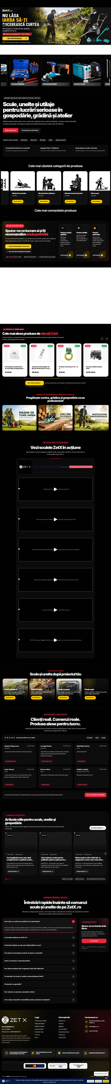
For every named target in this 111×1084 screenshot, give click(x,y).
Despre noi (62, 1021)
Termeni (92, 1076)
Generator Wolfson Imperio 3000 (40, 367)
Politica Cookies (39, 1026)
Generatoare (24, 140)
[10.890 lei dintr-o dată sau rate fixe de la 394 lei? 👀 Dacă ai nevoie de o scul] (55, 489)
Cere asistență (94, 941)
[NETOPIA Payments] (35, 1066)
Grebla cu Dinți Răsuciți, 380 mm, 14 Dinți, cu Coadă (67, 367)
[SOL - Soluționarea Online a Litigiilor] (78, 1066)
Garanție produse (64, 1032)
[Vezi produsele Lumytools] (82, 309)
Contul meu (62, 1037)
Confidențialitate (100, 1076)
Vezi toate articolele (97, 828)
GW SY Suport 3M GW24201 (94, 367)
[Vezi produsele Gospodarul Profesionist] (55, 309)
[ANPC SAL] (57, 1066)
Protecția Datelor (40, 1023)
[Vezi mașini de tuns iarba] (19, 418)
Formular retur (39, 1032)
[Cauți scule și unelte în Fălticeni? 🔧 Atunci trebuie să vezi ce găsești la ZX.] (55, 519)
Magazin (61, 1026)
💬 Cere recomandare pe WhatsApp (18, 246)
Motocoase (34, 140)
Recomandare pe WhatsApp (30, 130)
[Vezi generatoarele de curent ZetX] (55, 26)
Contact (61, 1023)
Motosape (42, 140)
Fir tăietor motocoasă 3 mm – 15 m (14, 367)
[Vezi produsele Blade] (28, 309)
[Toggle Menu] (3, 3)
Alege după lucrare (10, 130)
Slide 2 (52, 42)
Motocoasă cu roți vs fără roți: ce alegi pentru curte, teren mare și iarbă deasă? (89, 859)
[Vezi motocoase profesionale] (91, 418)
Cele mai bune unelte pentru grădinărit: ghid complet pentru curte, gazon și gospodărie (53, 859)
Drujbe (50, 140)
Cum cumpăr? (63, 1029)
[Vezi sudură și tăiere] (53, 71)
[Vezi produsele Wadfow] (69, 292)
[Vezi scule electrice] (22, 71)
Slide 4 (59, 42)
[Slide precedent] (4, 26)
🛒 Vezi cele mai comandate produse (18, 251)
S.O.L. (37, 1037)
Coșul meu (62, 1035)
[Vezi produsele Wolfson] (42, 292)
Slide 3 (55, 42)
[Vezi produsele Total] (15, 292)
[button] (105, 3)
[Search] (73, 3)
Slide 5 (62, 42)
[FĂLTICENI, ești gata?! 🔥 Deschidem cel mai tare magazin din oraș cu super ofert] (55, 640)
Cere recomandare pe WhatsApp (95, 794)
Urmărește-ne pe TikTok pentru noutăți (81, 467)
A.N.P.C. (37, 1035)
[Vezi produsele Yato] (96, 292)
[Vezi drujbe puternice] (55, 418)
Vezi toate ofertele (34, 383)
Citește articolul (13, 871)
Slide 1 (49, 42)
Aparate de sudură (60, 140)
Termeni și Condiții (40, 1021)
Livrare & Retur (39, 1029)
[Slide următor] (107, 26)
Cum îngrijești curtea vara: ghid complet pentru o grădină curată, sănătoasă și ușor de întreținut (19, 859)
